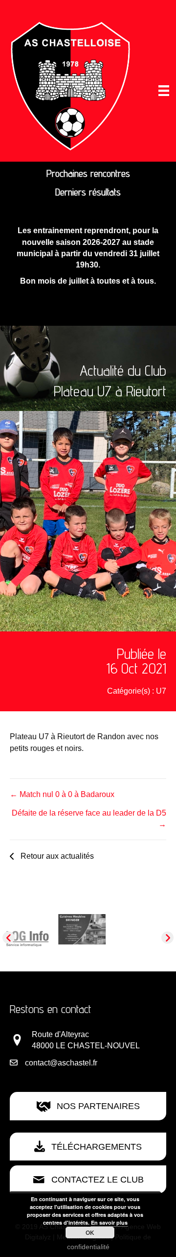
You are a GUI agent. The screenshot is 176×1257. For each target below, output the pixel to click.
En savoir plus (109, 1222)
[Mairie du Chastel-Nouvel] (88, 944)
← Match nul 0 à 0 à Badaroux (62, 794)
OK (90, 1232)
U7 (161, 691)
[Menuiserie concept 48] (143, 925)
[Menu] (164, 90)
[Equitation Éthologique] (33, 929)
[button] (52, 856)
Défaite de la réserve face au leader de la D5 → (89, 818)
